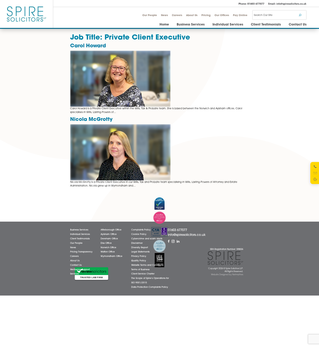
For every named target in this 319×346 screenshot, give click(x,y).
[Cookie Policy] (315, 179)
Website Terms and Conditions (147, 265)
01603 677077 (251, 4)
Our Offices (222, 15)
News (164, 15)
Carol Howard (88, 46)
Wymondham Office (111, 256)
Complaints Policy (141, 230)
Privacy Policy (138, 256)
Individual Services (227, 24)
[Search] (300, 15)
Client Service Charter (143, 274)
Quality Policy (138, 261)
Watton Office (108, 252)
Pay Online (240, 15)
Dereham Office (109, 239)
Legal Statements (140, 252)
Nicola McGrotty (91, 119)
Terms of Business (140, 270)
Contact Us (297, 24)
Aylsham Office (109, 234)
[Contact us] (315, 173)
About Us (192, 15)
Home (164, 24)
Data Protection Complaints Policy (149, 287)
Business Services (191, 24)
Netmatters (237, 275)
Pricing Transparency (81, 252)
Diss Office (106, 243)
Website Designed (220, 275)
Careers (177, 15)
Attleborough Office (111, 230)
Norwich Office (108, 248)
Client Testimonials (266, 24)
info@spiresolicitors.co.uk (287, 4)
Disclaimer (137, 243)
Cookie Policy (138, 234)
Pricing (205, 15)
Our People (149, 15)
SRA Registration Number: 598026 (226, 249)
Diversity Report (139, 248)
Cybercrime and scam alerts (146, 239)
